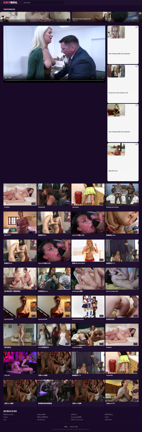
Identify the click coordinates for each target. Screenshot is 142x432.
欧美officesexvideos (8, 414)
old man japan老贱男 (76, 417)
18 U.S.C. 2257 (74, 426)
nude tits (5, 417)
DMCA (66, 426)
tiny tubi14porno (41, 419)
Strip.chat (3, 20)
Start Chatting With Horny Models (10, 19)
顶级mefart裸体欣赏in (42, 417)
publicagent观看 (41, 414)
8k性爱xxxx (74, 414)
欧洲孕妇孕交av (109, 414)
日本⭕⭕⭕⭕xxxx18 (77, 419)
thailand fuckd (108, 419)
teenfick (107, 417)
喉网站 (10, 2)
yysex (5, 419)
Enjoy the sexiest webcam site (82, 19)
